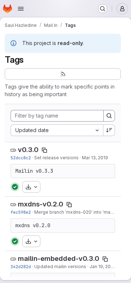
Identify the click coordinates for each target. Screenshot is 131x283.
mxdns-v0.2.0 (40, 204)
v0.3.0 (28, 149)
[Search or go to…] (102, 8)
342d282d (21, 266)
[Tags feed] (63, 74)
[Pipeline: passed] (15, 186)
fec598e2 (21, 212)
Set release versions (56, 157)
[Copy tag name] (44, 150)
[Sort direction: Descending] (109, 130)
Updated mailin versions (60, 266)
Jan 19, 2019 (102, 266)
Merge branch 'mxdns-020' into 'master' (77, 212)
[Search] (109, 116)
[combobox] (57, 130)
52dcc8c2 (21, 157)
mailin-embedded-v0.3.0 (58, 258)
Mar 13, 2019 (95, 157)
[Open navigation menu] (21, 9)
